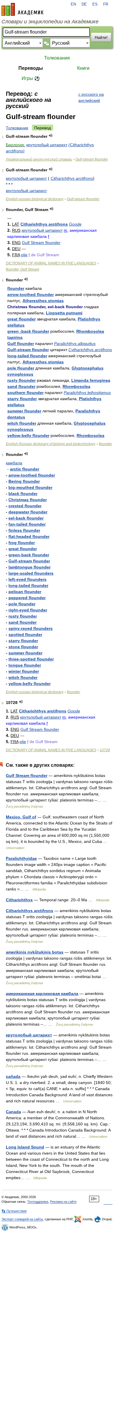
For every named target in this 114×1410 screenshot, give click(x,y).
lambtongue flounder (29, 567)
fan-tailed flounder (27, 524)
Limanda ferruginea (90, 380)
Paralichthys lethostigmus (87, 392)
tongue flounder (24, 665)
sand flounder (21, 386)
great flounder (21, 319)
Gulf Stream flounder (41, 242)
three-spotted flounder (31, 659)
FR (105, 4)
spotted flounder (25, 634)
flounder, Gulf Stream (22, 269)
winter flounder (23, 671)
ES (95, 4)
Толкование (17, 128)
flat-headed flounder (28, 536)
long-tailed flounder (27, 355)
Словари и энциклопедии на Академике (50, 22)
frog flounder (21, 542)
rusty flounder (21, 380)
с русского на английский (91, 97)
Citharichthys (19, 899)
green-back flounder (28, 555)
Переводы (30, 68)
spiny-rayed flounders (30, 628)
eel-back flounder (26, 518)
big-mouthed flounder (30, 487)
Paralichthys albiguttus (75, 343)
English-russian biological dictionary (34, 199)
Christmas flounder (27, 499)
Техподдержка (37, 1201)
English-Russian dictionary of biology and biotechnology (50, 444)
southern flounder (25, 392)
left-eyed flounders (27, 579)
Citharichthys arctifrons (72, 178)
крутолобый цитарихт (46, 144)
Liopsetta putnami (64, 313)
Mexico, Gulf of (21, 817)
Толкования (57, 57)
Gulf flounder (20, 343)
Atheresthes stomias (43, 300)
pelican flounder (24, 591)
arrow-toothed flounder (30, 294)
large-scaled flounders (30, 573)
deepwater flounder (27, 512)
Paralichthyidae (21, 858)
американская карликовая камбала (42, 993)
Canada (13, 1111)
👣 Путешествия (14, 1211)
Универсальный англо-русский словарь (39, 159)
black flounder (22, 493)
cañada (13, 1076)
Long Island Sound (25, 1147)
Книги (83, 68)
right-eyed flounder (27, 610)
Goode (75, 224)
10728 (105, 750)
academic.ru (22, 9)
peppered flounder (27, 597)
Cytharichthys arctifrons (90, 349)
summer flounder (24, 411)
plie (24, 254)
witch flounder (21, 423)
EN (73, 4)
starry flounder (22, 398)
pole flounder (20, 368)
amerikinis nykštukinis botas (34, 952)
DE (84, 4)
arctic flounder (24, 469)
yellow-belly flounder (28, 435)
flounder (15, 288)
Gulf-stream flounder (91, 159)
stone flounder (23, 646)
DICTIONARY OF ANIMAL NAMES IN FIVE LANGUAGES (51, 263)
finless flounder (24, 530)
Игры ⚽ (31, 78)
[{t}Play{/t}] (51, 135)
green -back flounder (28, 331)
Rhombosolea (76, 386)
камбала (14, 463)
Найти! (101, 37)
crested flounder (25, 505)
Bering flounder (24, 481)
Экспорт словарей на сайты (22, 1219)
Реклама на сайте (63, 1201)
